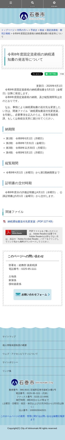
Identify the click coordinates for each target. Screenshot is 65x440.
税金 (42, 30)
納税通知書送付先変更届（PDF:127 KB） (31, 221)
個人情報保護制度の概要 (15, 345)
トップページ (8, 30)
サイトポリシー (10, 362)
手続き (34, 30)
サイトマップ (9, 336)
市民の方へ (22, 30)
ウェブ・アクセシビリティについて (20, 354)
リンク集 (7, 371)
